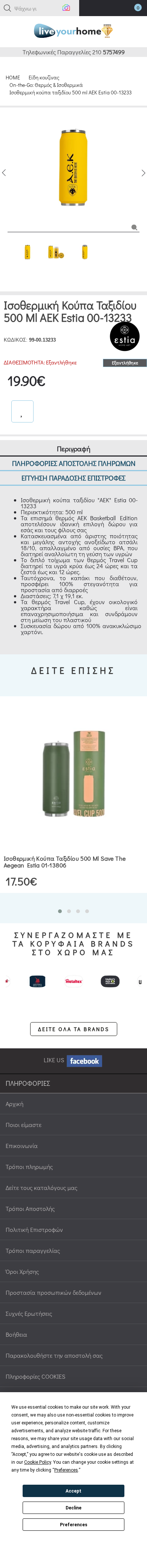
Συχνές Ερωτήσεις (29, 1313)
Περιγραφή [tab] (73, 448)
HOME (13, 77)
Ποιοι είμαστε (23, 1125)
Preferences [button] (66, 1470)
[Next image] (143, 173)
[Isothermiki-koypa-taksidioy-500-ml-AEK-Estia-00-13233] (134, 227)
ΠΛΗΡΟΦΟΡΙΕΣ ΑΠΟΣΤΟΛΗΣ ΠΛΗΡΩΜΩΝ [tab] (73, 463)
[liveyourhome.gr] (73, 30)
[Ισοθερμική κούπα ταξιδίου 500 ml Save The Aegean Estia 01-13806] (73, 773)
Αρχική (14, 1104)
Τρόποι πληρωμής (29, 1166)
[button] (7, 8)
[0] (130, 9)
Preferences (73, 1524)
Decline (73, 1508)
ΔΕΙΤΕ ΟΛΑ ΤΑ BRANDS (73, 1029)
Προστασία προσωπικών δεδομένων (53, 1292)
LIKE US (55, 1060)
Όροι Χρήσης (22, 1271)
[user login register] (115, 8)
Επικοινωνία (22, 1145)
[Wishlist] (22, 411)
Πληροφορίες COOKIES (35, 1376)
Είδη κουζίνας (44, 77)
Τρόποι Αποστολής (30, 1208)
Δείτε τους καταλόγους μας (41, 1187)
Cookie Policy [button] (37, 1462)
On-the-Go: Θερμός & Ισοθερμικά (46, 84)
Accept (73, 1491)
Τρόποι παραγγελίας (33, 1250)
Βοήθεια (16, 1334)
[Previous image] (4, 173)
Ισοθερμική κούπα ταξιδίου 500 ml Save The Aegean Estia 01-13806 (65, 861)
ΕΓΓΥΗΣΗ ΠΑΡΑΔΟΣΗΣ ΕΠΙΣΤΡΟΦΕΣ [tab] (73, 477)
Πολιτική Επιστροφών (34, 1229)
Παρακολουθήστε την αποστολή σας (54, 1355)
